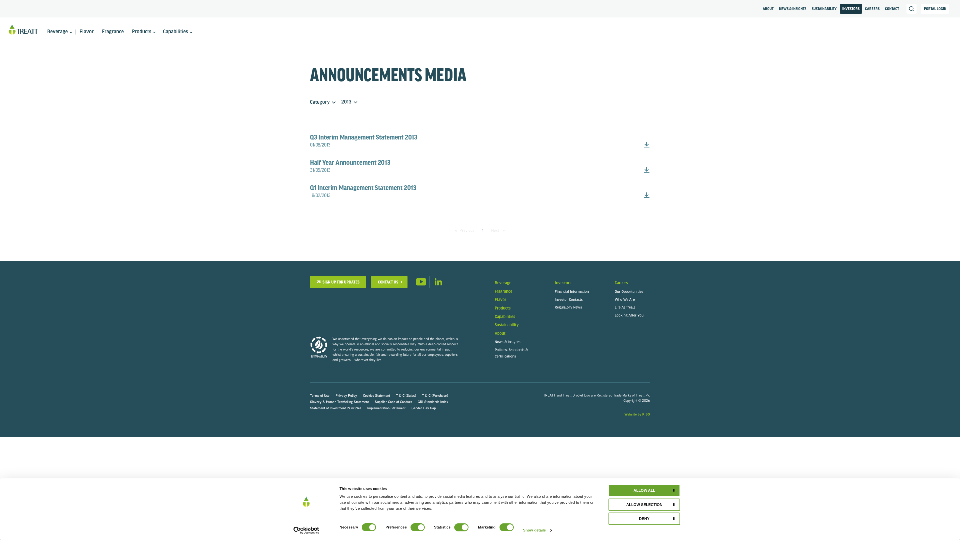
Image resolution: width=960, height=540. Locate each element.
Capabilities (175, 32)
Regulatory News (568, 308)
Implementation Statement (386, 408)
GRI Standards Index (433, 401)
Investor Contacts (569, 300)
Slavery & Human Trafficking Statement (339, 401)
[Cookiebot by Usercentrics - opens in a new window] (306, 530)
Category (320, 102)
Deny (644, 518)
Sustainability (824, 9)
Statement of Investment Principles (335, 408)
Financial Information (572, 292)
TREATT (23, 29)
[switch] (417, 527)
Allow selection (644, 504)
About (768, 9)
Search (911, 9)
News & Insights (792, 9)
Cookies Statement (376, 395)
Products (141, 32)
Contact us (388, 282)
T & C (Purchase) (435, 395)
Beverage (57, 32)
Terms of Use (320, 395)
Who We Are (625, 300)
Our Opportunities (629, 292)
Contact (892, 9)
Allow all (644, 490)
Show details (534, 530)
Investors (851, 9)
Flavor (87, 32)
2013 (346, 102)
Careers (872, 9)
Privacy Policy (346, 395)
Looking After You (629, 316)
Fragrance (113, 32)
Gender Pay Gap (424, 408)
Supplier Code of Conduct (393, 401)
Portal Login (935, 9)
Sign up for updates (340, 282)
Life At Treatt (625, 308)
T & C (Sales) (406, 395)
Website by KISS (637, 414)
